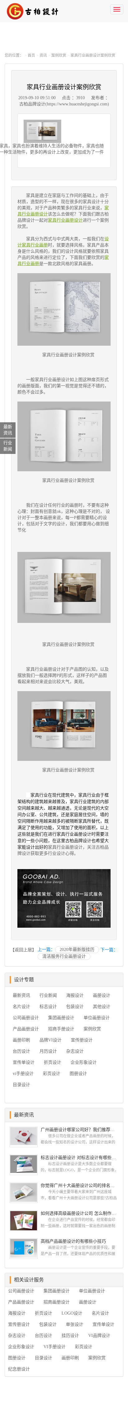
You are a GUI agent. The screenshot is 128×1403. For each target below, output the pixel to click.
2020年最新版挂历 (77, 949)
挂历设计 (70, 1335)
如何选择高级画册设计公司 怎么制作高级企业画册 (79, 1213)
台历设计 (21, 1051)
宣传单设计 (23, 1062)
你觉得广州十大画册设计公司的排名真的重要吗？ (79, 1185)
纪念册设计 (19, 1369)
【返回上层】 (23, 950)
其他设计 (101, 1006)
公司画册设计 (26, 1017)
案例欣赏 (58, 55)
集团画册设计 (61, 1017)
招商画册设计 (56, 1302)
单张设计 (74, 1324)
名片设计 (21, 1006)
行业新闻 (48, 995)
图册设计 (78, 1073)
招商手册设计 (61, 1029)
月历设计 (48, 1051)
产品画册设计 (26, 1029)
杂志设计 (75, 1051)
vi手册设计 (23, 1073)
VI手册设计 (54, 1346)
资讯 (43, 55)
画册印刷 (21, 1040)
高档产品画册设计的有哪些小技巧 (73, 1241)
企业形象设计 (84, 1062)
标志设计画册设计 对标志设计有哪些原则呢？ (79, 1157)
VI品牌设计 (99, 1335)
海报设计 (75, 995)
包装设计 (75, 1006)
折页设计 (52, 1062)
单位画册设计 (97, 1017)
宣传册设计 (82, 1040)
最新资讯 (21, 995)
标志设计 (48, 1006)
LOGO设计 (72, 1313)
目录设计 (21, 1084)
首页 (31, 55)
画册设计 (101, 995)
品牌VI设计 (50, 1040)
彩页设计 (51, 1073)
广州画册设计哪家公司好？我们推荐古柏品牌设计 (79, 1129)
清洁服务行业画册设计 (64, 956)
